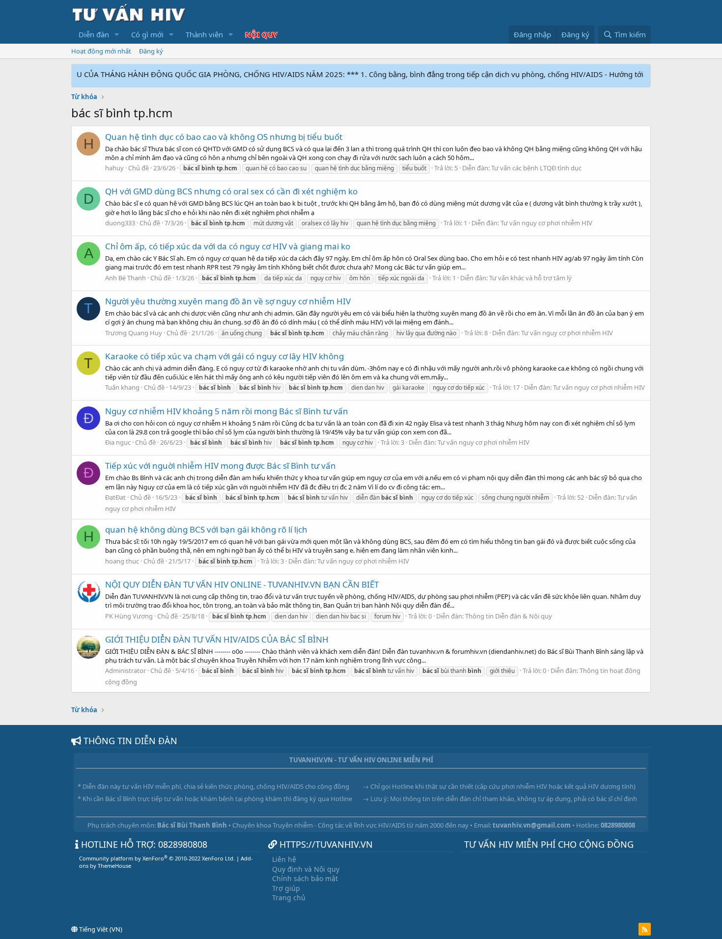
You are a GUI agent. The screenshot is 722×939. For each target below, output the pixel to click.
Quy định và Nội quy (305, 869)
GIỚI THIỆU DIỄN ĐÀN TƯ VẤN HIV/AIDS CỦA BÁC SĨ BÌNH (217, 639)
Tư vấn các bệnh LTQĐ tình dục (536, 167)
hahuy (114, 167)
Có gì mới (147, 34)
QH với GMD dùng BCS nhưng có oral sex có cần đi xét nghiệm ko (231, 191)
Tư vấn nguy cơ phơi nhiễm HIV (546, 222)
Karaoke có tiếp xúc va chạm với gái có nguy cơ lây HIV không (224, 356)
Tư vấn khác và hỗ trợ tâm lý (530, 277)
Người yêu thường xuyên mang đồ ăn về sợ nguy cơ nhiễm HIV (228, 301)
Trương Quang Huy (133, 332)
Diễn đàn (94, 34)
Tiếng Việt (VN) (100, 929)
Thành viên (204, 34)
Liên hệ (284, 859)
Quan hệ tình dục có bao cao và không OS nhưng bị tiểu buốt (223, 136)
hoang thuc (122, 561)
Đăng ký (151, 51)
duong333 (120, 222)
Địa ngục (118, 442)
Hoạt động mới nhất (101, 51)
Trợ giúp (286, 888)
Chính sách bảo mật (305, 878)
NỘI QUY (261, 34)
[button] (117, 35)
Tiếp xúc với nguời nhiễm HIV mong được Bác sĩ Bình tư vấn (220, 465)
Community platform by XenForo (157, 858)
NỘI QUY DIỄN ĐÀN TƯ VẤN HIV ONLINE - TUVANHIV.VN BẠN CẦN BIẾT (242, 584)
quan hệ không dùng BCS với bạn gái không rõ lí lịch (206, 529)
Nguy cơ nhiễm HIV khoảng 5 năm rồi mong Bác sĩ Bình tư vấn (226, 411)
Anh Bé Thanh (125, 277)
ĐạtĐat (115, 497)
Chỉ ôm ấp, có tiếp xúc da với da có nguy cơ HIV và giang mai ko (227, 246)
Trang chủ (288, 897)
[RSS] (645, 929)
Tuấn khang (122, 387)
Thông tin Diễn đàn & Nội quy (508, 616)
